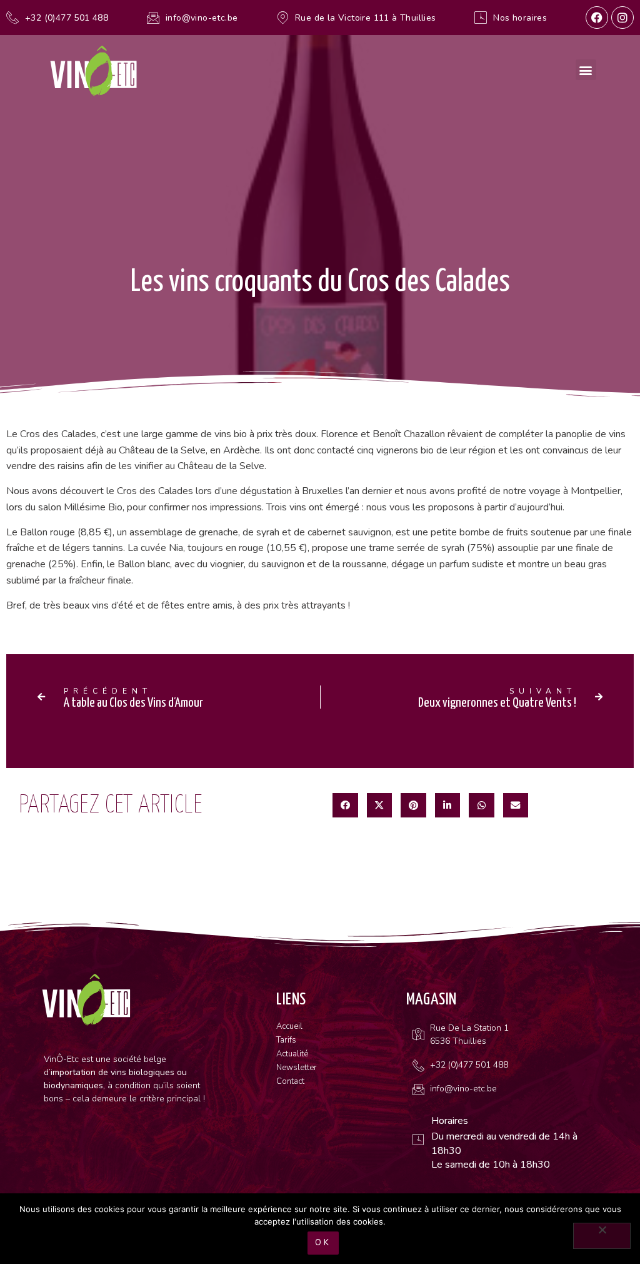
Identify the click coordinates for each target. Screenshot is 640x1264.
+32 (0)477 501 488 (66, 18)
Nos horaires (520, 18)
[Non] (602, 1236)
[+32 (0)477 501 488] (12, 17)
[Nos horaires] (480, 17)
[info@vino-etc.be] (153, 17)
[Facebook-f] (597, 17)
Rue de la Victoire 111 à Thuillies (365, 18)
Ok (323, 1242)
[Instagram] (622, 17)
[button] (586, 69)
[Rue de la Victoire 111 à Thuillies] (282, 17)
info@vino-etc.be (202, 18)
